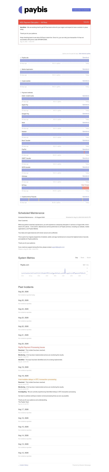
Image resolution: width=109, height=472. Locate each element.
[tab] (20, 60)
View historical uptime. (85, 53)
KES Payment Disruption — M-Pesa (33, 22)
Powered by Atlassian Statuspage (82, 465)
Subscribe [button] (86, 22)
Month (89, 258)
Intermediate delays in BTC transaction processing (37, 379)
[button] (81, 9)
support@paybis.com (58, 247)
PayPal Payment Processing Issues (31, 347)
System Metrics (26, 257)
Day (76, 258)
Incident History (23, 465)
